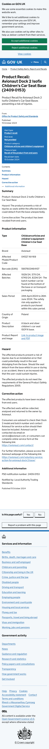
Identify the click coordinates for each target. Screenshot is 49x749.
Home (4, 69)
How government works (14, 674)
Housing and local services (15, 607)
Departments (9, 643)
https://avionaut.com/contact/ (18, 445)
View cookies (24, 54)
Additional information (15, 186)
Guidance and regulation (14, 653)
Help (4, 691)
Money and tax (9, 612)
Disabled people (10, 582)
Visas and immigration (13, 622)
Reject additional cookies (24, 47)
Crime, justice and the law (15, 577)
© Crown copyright (24, 742)
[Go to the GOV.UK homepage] (12, 62)
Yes (30, 514)
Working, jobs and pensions (16, 627)
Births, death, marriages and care (19, 557)
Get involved (8, 679)
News (5, 648)
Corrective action (10, 182)
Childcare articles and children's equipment (24, 146)
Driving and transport (13, 587)
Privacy (13, 691)
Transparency (9, 669)
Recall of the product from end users (21, 153)
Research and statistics (14, 658)
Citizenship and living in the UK (17, 572)
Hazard (5, 178)
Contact (33, 694)
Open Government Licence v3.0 (18, 718)
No (41, 514)
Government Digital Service (16, 706)
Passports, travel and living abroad (19, 617)
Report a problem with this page (24, 525)
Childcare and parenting (14, 567)
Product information (11, 175)
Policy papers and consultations (18, 663)
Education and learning (14, 592)
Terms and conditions (13, 698)
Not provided (10, 139)
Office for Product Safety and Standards (20, 116)
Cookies (23, 691)
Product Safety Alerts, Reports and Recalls (28, 69)
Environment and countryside (17, 602)
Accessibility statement (14, 694)
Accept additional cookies (24, 40)
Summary (6, 171)
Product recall (10, 133)
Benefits (6, 552)
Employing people (11, 597)
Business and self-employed (16, 562)
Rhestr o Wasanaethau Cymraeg (18, 702)
